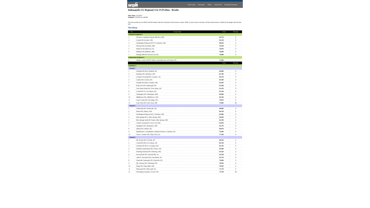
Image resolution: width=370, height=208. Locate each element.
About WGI (218, 4)
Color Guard (191, 4)
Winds (209, 4)
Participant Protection (231, 4)
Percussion (201, 4)
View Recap (132, 27)
